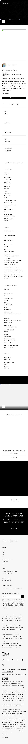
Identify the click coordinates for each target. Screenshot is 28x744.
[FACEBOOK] (8, 660)
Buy (3, 556)
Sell (3, 554)
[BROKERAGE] (3, 665)
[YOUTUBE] (17, 660)
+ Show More (5, 93)
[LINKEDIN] (12, 660)
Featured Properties (7, 559)
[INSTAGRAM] (3, 660)
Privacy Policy (21, 674)
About (3, 552)
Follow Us (14, 457)
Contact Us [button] (14, 528)
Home (3, 550)
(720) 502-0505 (6, 578)
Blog (3, 563)
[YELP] (22, 660)
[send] (22, 596)
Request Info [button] (14, 98)
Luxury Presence (7, 671)
